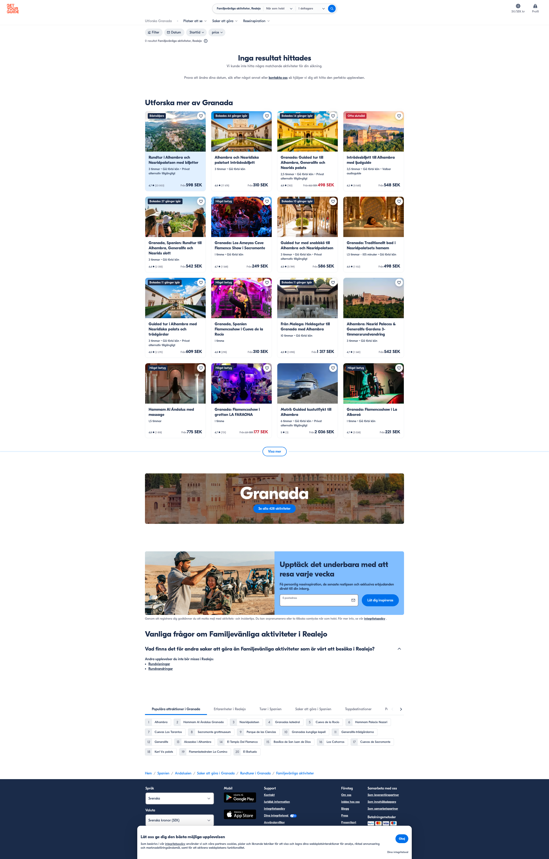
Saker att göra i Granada (216, 773)
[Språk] (518, 6)
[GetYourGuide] (13, 8)
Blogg (345, 808)
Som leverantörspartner (383, 795)
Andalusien (183, 773)
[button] (175, 151)
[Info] (206, 41)
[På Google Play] (240, 798)
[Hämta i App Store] (240, 815)
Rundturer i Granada (255, 773)
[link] (175, 151)
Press (344, 815)
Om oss (346, 795)
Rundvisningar (159, 664)
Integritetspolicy (374, 618)
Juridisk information (277, 802)
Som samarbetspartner (383, 808)
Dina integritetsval (276, 815)
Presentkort (348, 822)
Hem (148, 773)
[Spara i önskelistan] (201, 116)
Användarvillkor (274, 822)
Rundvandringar (160, 669)
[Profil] (535, 6)
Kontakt (269, 795)
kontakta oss (278, 78)
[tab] (176, 709)
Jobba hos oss (350, 802)
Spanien (163, 773)
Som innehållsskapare (382, 802)
